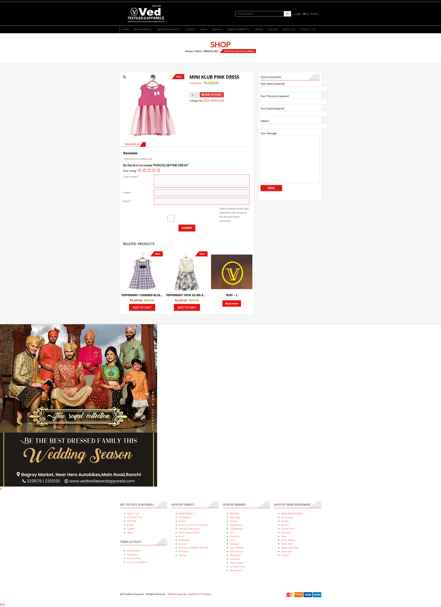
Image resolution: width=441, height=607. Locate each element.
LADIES (189, 29)
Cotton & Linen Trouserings (193, 524)
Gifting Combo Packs (189, 528)
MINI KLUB (210, 51)
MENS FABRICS (142, 29)
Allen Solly (235, 517)
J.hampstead (236, 528)
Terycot (182, 543)
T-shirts (285, 555)
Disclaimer (132, 554)
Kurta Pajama (288, 540)
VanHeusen (236, 570)
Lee (231, 532)
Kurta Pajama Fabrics (189, 532)
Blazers (285, 524)
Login (298, 13)
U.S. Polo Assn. (237, 566)
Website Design (176, 594)
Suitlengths (184, 540)
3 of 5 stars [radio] (149, 170)
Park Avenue (236, 551)
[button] (124, 77)
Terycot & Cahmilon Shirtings (193, 547)
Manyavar (235, 536)
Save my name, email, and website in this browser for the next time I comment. (234, 214)
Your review (131, 176)
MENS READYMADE (168, 29)
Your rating (130, 170)
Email (127, 201)
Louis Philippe (237, 547)
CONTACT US (307, 29)
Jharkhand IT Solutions (199, 594)
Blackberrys (236, 524)
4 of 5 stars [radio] (154, 170)
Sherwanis (286, 551)
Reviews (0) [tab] (132, 144)
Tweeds (182, 555)
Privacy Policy (134, 558)
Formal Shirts (288, 528)
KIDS (203, 29)
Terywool (183, 551)
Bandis (284, 521)
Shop (129, 532)
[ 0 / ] (312, 13)
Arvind (233, 521)
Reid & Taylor (237, 562)
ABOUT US (289, 29)
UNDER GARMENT (237, 29)
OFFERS (258, 29)
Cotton (182, 521)
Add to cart (213, 94)
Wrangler (235, 543)
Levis (232, 540)
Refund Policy (134, 550)
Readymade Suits (290, 547)
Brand (216, 29)
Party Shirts (287, 543)
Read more (231, 303)
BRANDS (234, 513)
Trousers (286, 532)
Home (125, 29)
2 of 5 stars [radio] (144, 170)
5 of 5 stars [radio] (158, 170)
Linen (181, 536)
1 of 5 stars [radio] (140, 170)
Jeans (284, 536)
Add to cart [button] (142, 307)
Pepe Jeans (235, 555)
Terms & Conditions (137, 562)
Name (127, 192)
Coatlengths (184, 517)
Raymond (235, 558)
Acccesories (287, 517)
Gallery (273, 29)
